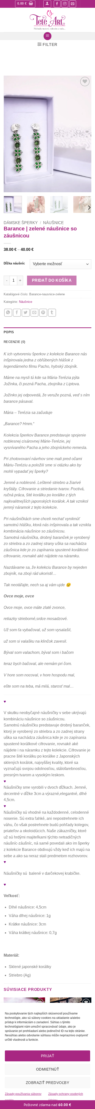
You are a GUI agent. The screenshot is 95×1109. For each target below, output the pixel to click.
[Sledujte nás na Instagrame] (64, 3)
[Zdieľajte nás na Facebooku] (17, 313)
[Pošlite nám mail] (72, 3)
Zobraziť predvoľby (47, 1083)
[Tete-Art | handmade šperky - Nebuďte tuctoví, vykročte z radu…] (47, 20)
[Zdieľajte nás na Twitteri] (26, 313)
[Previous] (11, 134)
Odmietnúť (47, 1069)
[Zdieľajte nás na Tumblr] (52, 313)
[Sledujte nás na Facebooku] (57, 3)
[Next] (83, 134)
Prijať (47, 1056)
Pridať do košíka (52, 280)
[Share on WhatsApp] (8, 313)
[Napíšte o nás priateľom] (34, 313)
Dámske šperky (21, 223)
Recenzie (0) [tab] (14, 342)
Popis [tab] (9, 332)
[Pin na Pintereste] (43, 313)
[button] (25, 4)
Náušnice (53, 223)
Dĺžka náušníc (14, 263)
